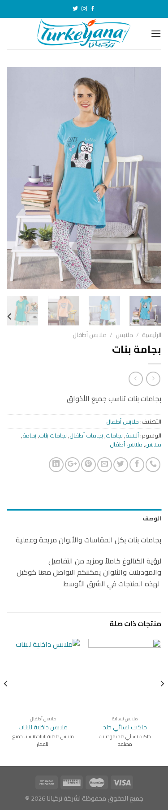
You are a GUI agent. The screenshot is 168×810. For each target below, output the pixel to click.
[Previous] (147, 178)
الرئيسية (151, 335)
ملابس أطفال (90, 335)
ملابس (124, 335)
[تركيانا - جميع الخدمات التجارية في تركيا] (84, 33)
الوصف (151, 518)
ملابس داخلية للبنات (43, 727)
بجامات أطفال (86, 435)
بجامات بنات (53, 435)
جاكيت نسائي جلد (125, 727)
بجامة (29, 435)
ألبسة (132, 435)
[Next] (15, 178)
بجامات (114, 435)
